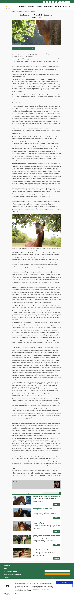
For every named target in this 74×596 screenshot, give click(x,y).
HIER (22, 477)
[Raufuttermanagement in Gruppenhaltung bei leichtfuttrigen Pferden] (22, 526)
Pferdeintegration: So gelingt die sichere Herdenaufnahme (42, 509)
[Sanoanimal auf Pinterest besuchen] (47, 2)
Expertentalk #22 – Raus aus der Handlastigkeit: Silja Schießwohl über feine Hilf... (19, 1)
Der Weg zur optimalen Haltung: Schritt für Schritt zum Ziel (46, 549)
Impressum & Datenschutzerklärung (11, 571)
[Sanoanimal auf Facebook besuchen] (44, 2)
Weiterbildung (58, 6)
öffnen (33, 48)
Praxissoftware (7, 565)
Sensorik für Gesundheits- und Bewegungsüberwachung (46, 496)
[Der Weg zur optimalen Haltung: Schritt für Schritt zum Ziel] (22, 552)
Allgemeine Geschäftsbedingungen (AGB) (12, 574)
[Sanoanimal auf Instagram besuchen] (50, 2)
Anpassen (64, 585)
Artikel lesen (56, 504)
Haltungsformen (22, 11)
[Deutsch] (69, 6)
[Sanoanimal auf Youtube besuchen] (56, 2)
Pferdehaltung (39, 6)
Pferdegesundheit (22, 6)
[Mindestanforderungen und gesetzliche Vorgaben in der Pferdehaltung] (22, 539)
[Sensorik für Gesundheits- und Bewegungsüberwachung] (22, 500)
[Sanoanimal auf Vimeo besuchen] (53, 2)
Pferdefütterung (31, 6)
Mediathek (65, 6)
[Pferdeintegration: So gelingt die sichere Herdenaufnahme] (22, 512)
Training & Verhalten (48, 6)
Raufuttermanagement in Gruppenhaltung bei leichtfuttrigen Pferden (44, 522)
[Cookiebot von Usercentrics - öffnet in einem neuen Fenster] (7, 594)
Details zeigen (18, 593)
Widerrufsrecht (7, 577)
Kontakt (5, 568)
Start (13, 11)
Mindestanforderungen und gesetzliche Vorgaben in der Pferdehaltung (46, 536)
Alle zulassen (64, 582)
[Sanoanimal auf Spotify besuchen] (59, 2)
